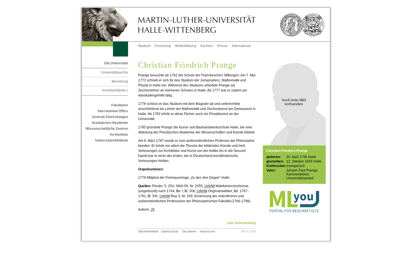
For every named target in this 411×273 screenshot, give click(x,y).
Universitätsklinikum (111, 140)
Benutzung (120, 81)
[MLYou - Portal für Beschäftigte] (294, 218)
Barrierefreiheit (148, 231)
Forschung (163, 46)
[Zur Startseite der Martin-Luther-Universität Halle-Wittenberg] (110, 24)
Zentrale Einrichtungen (110, 117)
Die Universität (116, 63)
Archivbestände (115, 90)
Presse (222, 46)
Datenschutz (170, 231)
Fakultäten (119, 105)
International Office (113, 111)
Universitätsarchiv (114, 72)
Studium (144, 46)
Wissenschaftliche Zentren (107, 129)
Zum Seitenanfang (241, 223)
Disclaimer (189, 231)
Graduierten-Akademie (110, 123)
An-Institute (119, 134)
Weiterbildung (185, 46)
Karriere (206, 46)
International (241, 46)
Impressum (207, 231)
